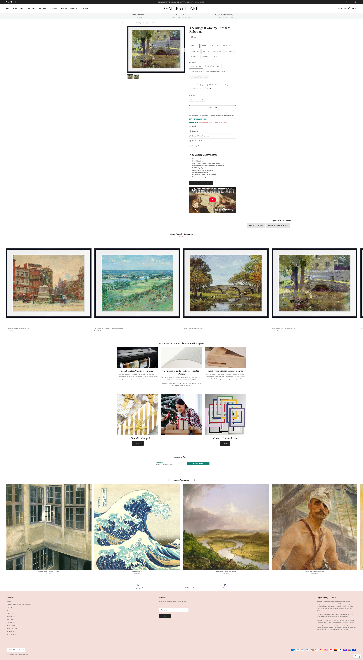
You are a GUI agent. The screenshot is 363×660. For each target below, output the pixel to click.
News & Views (74, 8)
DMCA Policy (11, 619)
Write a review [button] (198, 463)
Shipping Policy (11, 631)
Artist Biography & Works (201, 183)
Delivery (85, 8)
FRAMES (225, 443)
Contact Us (10, 613)
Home (118, 23)
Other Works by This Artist (182, 233)
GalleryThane (14, 654)
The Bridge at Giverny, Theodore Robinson (146, 23)
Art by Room (31, 8)
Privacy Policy (11, 616)
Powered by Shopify (23, 654)
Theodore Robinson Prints (128, 23)
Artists (22, 8)
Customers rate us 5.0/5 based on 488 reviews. (214, 123)
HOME (8, 8)
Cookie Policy (11, 622)
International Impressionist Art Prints (278, 225)
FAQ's (8, 610)
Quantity (192, 95)
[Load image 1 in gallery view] (156, 49)
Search (9, 602)
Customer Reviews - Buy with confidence (19, 604)
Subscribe (165, 616)
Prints (15, 8)
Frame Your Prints (12, 628)
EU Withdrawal (11, 634)
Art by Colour (53, 8)
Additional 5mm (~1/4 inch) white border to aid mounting (208, 85)
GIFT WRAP (137, 443)
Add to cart (212, 108)
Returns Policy (11, 625)
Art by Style (42, 8)
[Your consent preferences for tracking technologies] (359, 656)
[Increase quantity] (202, 99)
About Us (64, 8)
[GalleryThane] (181, 8)
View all (181, 236)
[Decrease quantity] (191, 99)
